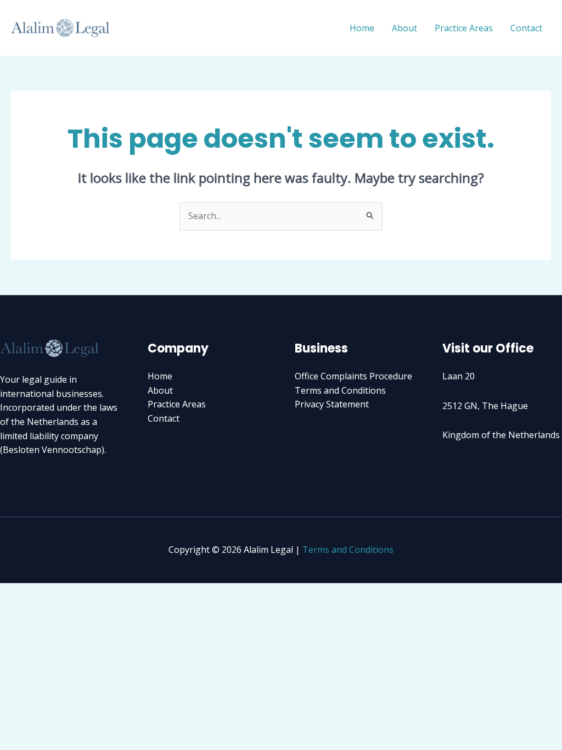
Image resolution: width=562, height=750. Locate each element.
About (404, 28)
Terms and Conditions (340, 390)
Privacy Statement (332, 404)
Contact (526, 28)
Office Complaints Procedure (353, 376)
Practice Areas (464, 28)
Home (362, 28)
